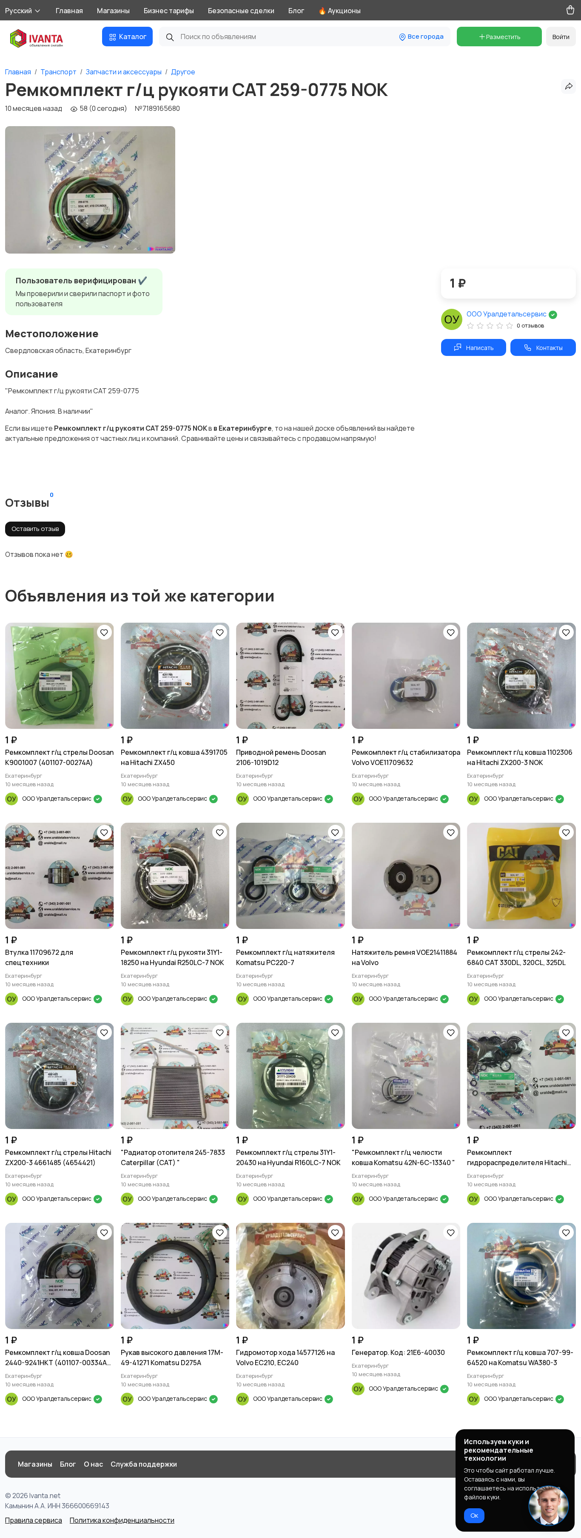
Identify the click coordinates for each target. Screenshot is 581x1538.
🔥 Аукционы (339, 10)
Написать (480, 348)
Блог (296, 10)
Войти (561, 37)
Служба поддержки (144, 1464)
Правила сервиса (33, 1520)
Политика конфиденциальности (122, 1520)
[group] (90, 190)
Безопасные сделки (241, 10)
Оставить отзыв (35, 528)
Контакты (549, 348)
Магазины (113, 10)
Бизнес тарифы (169, 10)
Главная (69, 10)
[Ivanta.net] (37, 39)
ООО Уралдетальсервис (507, 314)
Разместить (503, 37)
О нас (93, 1464)
